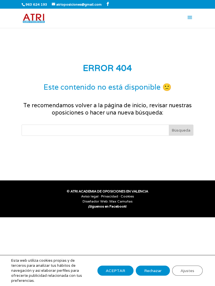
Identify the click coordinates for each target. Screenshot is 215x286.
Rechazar (153, 270)
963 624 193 (36, 4)
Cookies (127, 196)
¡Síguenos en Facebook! (107, 206)
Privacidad (109, 196)
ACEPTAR (115, 270)
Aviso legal (90, 196)
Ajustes (187, 270)
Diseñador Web (95, 201)
